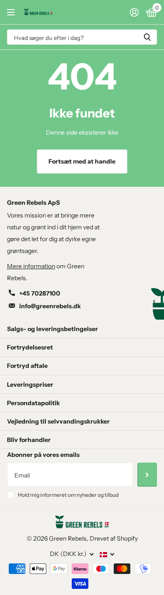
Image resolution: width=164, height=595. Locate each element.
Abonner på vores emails (43, 455)
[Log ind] (134, 12)
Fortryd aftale (27, 366)
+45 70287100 (39, 293)
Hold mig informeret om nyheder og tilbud (68, 495)
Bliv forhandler (29, 440)
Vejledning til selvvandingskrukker (58, 421)
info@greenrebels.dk (50, 306)
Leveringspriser (30, 384)
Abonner (147, 474)
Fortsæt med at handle (82, 161)
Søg (147, 37)
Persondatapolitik (33, 403)
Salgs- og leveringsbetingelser (52, 329)
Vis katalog (12, 12)
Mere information (31, 266)
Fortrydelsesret (30, 347)
